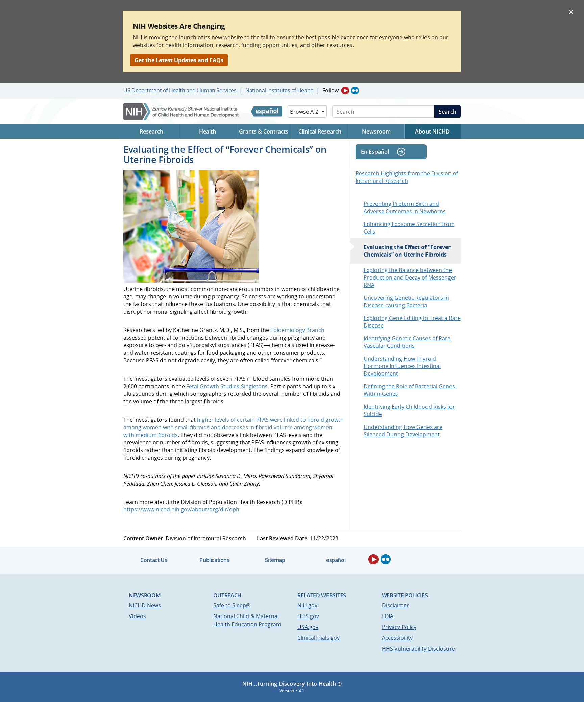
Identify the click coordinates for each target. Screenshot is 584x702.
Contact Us (153, 560)
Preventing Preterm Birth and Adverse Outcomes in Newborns (405, 207)
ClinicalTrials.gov (318, 638)
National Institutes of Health (279, 90)
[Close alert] (571, 11)
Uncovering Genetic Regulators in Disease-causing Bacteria (406, 301)
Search (447, 111)
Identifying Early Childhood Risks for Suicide (409, 410)
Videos (137, 616)
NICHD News (145, 605)
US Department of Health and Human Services (180, 90)
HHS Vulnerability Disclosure (418, 648)
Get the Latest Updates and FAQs (179, 60)
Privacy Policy (399, 627)
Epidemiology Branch (297, 330)
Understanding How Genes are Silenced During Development (403, 430)
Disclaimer (395, 605)
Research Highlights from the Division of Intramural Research (407, 177)
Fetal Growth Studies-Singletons (227, 386)
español (335, 560)
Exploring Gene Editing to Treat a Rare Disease (412, 321)
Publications (214, 560)
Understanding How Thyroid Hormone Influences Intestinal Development (402, 366)
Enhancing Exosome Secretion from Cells (409, 227)
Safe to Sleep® (231, 605)
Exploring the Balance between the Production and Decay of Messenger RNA (410, 277)
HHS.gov (308, 616)
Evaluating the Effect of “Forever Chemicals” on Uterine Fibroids (407, 250)
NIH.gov (307, 605)
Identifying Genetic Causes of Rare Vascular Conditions (407, 342)
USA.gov (307, 627)
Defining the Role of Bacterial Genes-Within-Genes (410, 390)
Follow (330, 90)
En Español (375, 151)
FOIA (387, 616)
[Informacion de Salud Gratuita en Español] (266, 111)
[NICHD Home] (181, 111)
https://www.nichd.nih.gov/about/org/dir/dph (181, 509)
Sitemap (275, 560)
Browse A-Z (304, 111)
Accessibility (397, 638)
